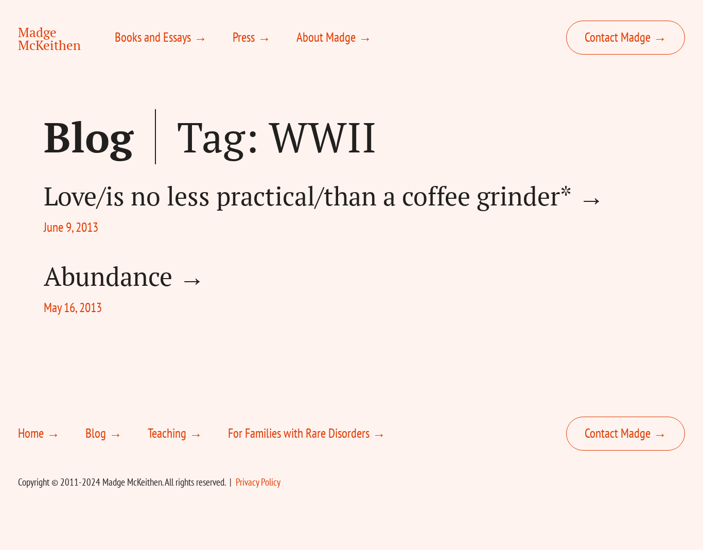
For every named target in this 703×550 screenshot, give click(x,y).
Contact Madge (618, 37)
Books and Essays (153, 37)
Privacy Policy (258, 482)
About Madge (326, 37)
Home (31, 433)
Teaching (167, 433)
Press (244, 37)
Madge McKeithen (49, 39)
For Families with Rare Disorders (299, 433)
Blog (88, 136)
